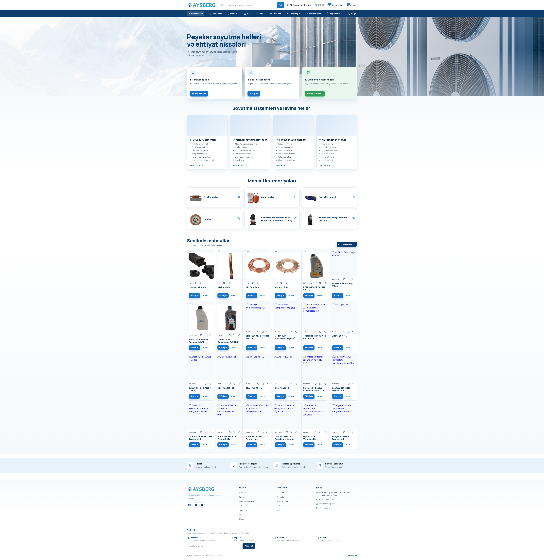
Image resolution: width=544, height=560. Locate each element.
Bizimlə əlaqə (324, 508)
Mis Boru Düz (223, 287)
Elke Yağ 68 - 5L (339, 336)
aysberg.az (352, 555)
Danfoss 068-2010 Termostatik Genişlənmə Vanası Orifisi (226, 440)
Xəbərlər (280, 505)
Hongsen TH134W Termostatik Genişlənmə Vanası (341, 439)
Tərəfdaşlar (282, 492)
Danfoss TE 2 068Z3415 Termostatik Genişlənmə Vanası (200, 439)
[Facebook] (195, 505)
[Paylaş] (200, 283)
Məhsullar (242, 492)
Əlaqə (241, 519)
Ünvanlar (280, 497)
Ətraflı (205, 295)
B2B (240, 505)
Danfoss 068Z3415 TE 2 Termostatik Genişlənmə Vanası (257, 439)
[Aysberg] (200, 489)
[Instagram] (189, 505)
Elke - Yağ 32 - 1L (254, 388)
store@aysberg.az (326, 503)
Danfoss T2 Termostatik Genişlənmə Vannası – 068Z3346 (314, 440)
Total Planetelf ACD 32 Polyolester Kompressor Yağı (314, 338)
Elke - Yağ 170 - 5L (225, 388)
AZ (316, 5)
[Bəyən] (191, 283)
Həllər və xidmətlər (246, 501)
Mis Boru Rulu (252, 287)
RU (319, 5)
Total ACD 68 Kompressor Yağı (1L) (227, 340)
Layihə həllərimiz (314, 93)
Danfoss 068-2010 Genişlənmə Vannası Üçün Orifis (285, 439)
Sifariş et (194, 296)
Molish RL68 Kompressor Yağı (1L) (285, 337)
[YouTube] (202, 505)
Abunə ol (249, 546)
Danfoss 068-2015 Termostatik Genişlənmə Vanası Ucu (343, 390)
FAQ (240, 514)
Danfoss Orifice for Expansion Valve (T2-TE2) (313, 390)
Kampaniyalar (282, 501)
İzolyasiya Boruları (198, 287)
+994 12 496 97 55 (326, 499)
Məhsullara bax (199, 93)
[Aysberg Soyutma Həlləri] (201, 5)
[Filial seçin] (299, 5)
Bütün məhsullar (345, 244)
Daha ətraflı (194, 165)
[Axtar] (280, 5)
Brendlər (242, 497)
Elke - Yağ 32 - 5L (283, 388)
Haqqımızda (244, 510)
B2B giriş (254, 93)
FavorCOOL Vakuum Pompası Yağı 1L (199, 340)
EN (323, 5)
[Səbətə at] (195, 283)
